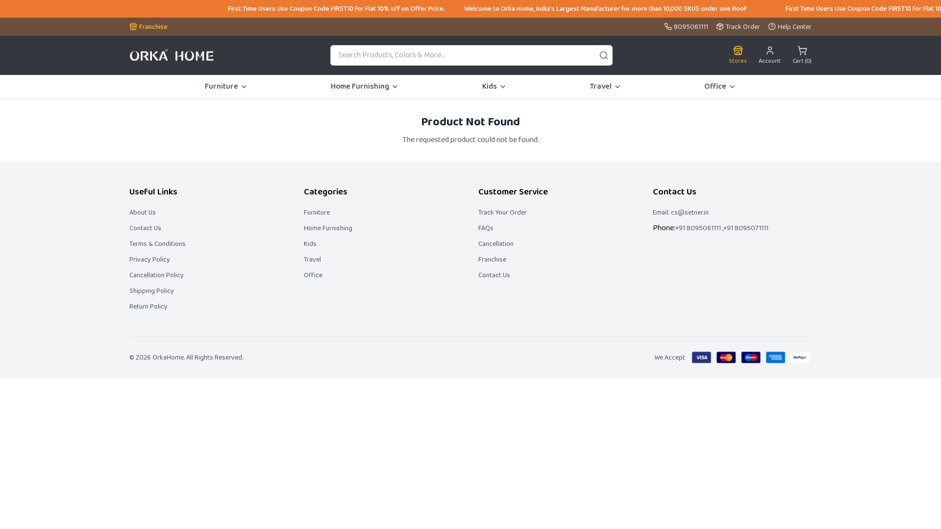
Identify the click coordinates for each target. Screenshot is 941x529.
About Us (142, 212)
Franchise (492, 259)
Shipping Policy (151, 291)
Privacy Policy (149, 259)
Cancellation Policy (156, 275)
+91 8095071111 (745, 228)
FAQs (486, 228)
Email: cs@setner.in (681, 212)
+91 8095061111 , (699, 228)
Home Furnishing (360, 86)
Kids (489, 86)
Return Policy (148, 306)
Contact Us (145, 228)
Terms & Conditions (157, 244)
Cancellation (496, 244)
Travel (601, 86)
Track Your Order (502, 212)
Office (715, 86)
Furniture (221, 86)
